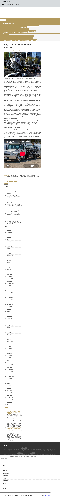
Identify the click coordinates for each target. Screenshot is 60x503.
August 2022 (9, 306)
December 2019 (10, 369)
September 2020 (10, 353)
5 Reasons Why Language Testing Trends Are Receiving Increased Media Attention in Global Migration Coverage (14, 191)
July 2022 (9, 309)
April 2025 (9, 241)
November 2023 (10, 278)
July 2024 (9, 260)
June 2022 (9, 311)
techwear (28, 456)
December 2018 (10, 397)
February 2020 (10, 364)
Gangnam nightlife (25, 449)
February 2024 (10, 271)
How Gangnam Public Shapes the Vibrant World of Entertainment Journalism (14, 196)
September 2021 (10, 330)
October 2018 (9, 402)
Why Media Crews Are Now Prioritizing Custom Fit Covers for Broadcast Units (14, 222)
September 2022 (10, 304)
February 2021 (10, 341)
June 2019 (9, 383)
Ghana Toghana (6, 1)
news (32, 452)
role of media (23, 454)
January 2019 (9, 395)
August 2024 (9, 258)
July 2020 (9, 357)
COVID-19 (35, 447)
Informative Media (7, 480)
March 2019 (9, 390)
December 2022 (10, 297)
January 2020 (9, 367)
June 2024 (9, 262)
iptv (36, 450)
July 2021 (9, 334)
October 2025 (9, 232)
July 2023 (9, 285)
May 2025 (9, 239)
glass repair (33, 449)
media (20, 452)
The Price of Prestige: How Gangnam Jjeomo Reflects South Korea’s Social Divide (14, 201)
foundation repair (10, 449)
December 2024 (10, 251)
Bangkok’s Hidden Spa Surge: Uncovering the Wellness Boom (13, 214)
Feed (6, 407)
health (44, 449)
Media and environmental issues (11, 485)
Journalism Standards (48, 450)
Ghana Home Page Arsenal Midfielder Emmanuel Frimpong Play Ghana (18, 39)
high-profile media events (10, 450)
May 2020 (9, 362)
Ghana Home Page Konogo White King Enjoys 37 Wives (15, 27)
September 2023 (10, 283)
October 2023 (9, 281)
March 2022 (9, 316)
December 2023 (10, 276)
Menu (3, 19)
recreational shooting (16, 454)
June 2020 (9, 360)
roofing (27, 454)
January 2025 (9, 248)
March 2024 (9, 269)
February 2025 (10, 246)
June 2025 (9, 237)
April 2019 (9, 388)
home (17, 450)
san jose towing (33, 454)
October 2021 (9, 327)
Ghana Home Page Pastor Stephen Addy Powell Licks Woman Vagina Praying (19, 31)
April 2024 (9, 267)
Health (4, 478)
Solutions (16, 456)
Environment (6, 475)
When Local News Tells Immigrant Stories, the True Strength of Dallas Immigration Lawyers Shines (14, 205)
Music (4, 488)
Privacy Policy (6, 35)
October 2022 (9, 302)
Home (4, 22)
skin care (54, 454)
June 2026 (9, 230)
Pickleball (9, 454)
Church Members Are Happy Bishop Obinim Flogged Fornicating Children (18, 36)
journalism (40, 450)
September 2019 (10, 376)
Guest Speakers (39, 449)
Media (10, 181)
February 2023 (10, 292)
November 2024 (10, 253)
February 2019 (10, 392)
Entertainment (6, 473)
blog (4, 465)
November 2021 (10, 325)
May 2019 (9, 385)
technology (22, 456)
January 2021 (9, 343)
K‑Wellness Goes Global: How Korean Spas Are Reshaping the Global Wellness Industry (13, 210)
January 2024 (9, 274)
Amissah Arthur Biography (9, 23)
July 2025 (9, 234)
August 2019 (9, 378)
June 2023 (9, 288)
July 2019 (9, 381)
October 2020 (9, 350)
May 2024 (9, 264)
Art (7, 181)
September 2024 (10, 255)
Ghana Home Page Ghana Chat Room (11, 28)
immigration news (24, 450)
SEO (38, 454)
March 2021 (9, 339)
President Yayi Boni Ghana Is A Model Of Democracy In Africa (16, 29)
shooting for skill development (45, 454)
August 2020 (9, 355)
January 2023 (9, 295)
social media (9, 456)
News (12, 181)
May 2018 (9, 404)
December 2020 (10, 346)
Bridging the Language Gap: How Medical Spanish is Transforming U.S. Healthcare (13, 218)
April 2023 (9, 290)
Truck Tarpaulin (33, 456)
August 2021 (9, 332)
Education (5, 470)
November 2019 (10, 371)
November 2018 (10, 399)
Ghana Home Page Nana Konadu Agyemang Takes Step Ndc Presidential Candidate (21, 26)
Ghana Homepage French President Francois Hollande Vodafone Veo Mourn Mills (20, 40)
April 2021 (9, 337)
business (24, 448)
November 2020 (10, 348)
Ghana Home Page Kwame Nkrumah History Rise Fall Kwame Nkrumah (18, 37)
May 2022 (9, 313)
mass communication (11, 453)
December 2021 (10, 323)
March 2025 (9, 244)
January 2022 (9, 320)
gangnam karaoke (17, 449)
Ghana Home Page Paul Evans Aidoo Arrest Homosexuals (15, 32)
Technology (16, 181)
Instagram (33, 450)
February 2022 (10, 318)
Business (5, 468)
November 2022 (10, 299)
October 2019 (9, 374)
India (30, 450)
